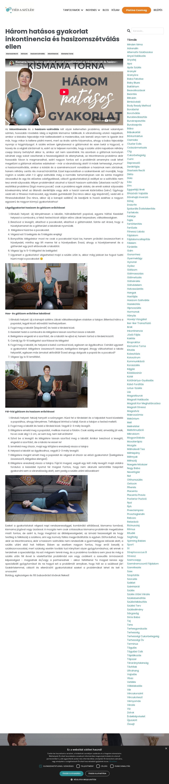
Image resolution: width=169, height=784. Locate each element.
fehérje (131, 216)
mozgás (131, 445)
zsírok (130, 712)
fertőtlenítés (134, 223)
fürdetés (132, 246)
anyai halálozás (136, 56)
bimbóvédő (134, 101)
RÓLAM (115, 10)
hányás (131, 315)
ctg (129, 151)
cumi (130, 159)
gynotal (132, 262)
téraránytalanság (137, 663)
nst (129, 476)
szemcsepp (134, 560)
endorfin (132, 204)
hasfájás (132, 296)
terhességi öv (135, 640)
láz (129, 392)
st (128, 548)
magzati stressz (136, 407)
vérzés (131, 705)
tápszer (132, 659)
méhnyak (132, 456)
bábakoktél (133, 132)
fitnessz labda (135, 231)
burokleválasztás (137, 117)
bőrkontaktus (135, 136)
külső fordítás (135, 384)
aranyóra (132, 75)
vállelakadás (134, 685)
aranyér (131, 71)
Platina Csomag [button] (136, 10)
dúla (129, 178)
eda (129, 182)
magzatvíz (133, 411)
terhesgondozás (137, 628)
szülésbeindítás (136, 598)
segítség (132, 537)
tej (129, 621)
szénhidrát (133, 586)
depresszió (133, 163)
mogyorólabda (136, 437)
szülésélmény (135, 609)
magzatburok (135, 395)
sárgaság (133, 613)
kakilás (131, 338)
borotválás (133, 113)
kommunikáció (136, 361)
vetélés (131, 682)
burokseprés (134, 124)
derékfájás (133, 166)
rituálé (131, 533)
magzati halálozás (138, 399)
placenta (132, 491)
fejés (130, 220)
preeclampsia (135, 510)
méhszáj (132, 460)
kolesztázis (133, 353)
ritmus (131, 529)
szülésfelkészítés (137, 601)
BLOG (106, 10)
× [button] (166, 749)
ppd (129, 502)
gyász (131, 266)
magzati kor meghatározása (143, 403)
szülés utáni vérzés (138, 594)
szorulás (132, 579)
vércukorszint (135, 693)
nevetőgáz (133, 472)
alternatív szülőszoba (140, 52)
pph (129, 506)
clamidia (132, 140)
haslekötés (133, 304)
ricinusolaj (133, 525)
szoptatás (133, 575)
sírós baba (133, 617)
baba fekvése (135, 78)
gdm (130, 250)
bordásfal (133, 109)
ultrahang (133, 670)
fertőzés (132, 227)
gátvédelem (134, 285)
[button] (84, 779)
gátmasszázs (135, 273)
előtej (130, 201)
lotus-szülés (134, 388)
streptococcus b (137, 552)
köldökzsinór (134, 373)
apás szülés (134, 67)
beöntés (132, 94)
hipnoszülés (134, 308)
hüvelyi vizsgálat (137, 319)
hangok (131, 292)
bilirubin (131, 98)
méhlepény (133, 453)
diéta (130, 174)
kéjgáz (131, 369)
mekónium (133, 418)
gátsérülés (133, 281)
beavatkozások (136, 90)
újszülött (132, 720)
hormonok (133, 311)
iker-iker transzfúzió (139, 323)
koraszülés (133, 365)
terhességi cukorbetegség (143, 636)
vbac (130, 678)
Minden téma (135, 44)
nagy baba (133, 468)
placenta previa (136, 495)
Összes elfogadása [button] (71, 773)
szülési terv (134, 605)
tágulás (132, 647)
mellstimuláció (135, 430)
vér (129, 689)
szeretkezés (134, 567)
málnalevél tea (136, 449)
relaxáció (133, 521)
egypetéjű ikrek (136, 189)
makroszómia (135, 414)
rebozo (131, 518)
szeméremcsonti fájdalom (143, 563)
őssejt (131, 724)
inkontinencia (53, 54)
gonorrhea (133, 254)
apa (129, 63)
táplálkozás (134, 655)
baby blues (133, 82)
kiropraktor (133, 342)
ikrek (129, 327)
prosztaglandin (136, 514)
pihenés (131, 487)
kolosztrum (133, 357)
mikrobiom (133, 433)
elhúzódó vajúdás (137, 193)
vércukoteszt (135, 697)
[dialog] (84, 765)
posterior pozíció (137, 498)
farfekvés (133, 212)
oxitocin (132, 483)
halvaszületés (135, 288)
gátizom (24, 54)
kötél (130, 376)
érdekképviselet (136, 716)
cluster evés (134, 143)
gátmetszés (134, 277)
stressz (131, 556)
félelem (131, 243)
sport (130, 544)
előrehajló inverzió (137, 197)
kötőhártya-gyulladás (140, 380)
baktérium (133, 86)
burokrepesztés (136, 120)
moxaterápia (134, 441)
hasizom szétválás (37, 54)
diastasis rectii (12, 54)
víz (129, 708)
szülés (131, 590)
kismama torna (67, 54)
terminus (132, 643)
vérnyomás (134, 701)
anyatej (131, 59)
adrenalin (132, 48)
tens (130, 624)
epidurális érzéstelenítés (141, 208)
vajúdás (132, 674)
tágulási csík (135, 651)
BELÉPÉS (158, 10)
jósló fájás (133, 334)
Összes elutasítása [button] (97, 773)
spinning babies (136, 540)
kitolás (131, 350)
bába (130, 128)
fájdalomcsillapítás (138, 239)
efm (129, 185)
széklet (131, 582)
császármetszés (137, 147)
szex (129, 571)
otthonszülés (135, 479)
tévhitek (132, 666)
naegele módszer (137, 464)
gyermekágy (134, 258)
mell (129, 422)
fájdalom (132, 235)
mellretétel (133, 426)
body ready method (139, 105)
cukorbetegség (136, 155)
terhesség (133, 632)
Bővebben (113, 761)
